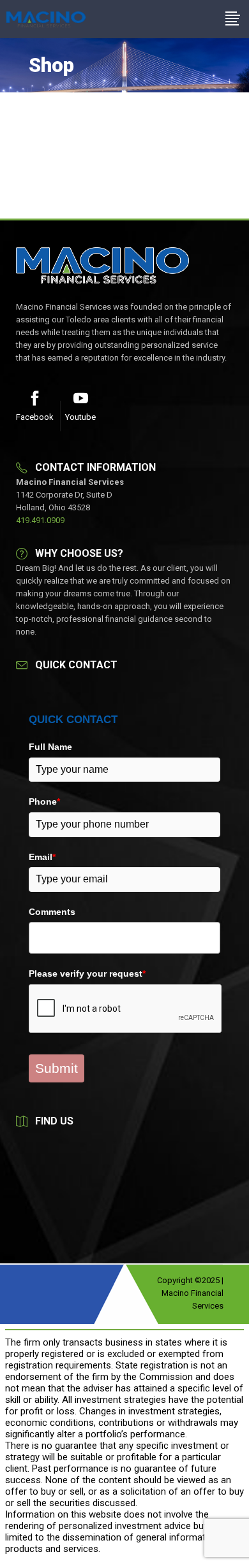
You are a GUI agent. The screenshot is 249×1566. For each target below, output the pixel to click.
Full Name (50, 747)
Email (42, 857)
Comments (52, 912)
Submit (56, 1068)
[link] (46, 19)
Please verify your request (87, 973)
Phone (44, 801)
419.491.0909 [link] (40, 520)
